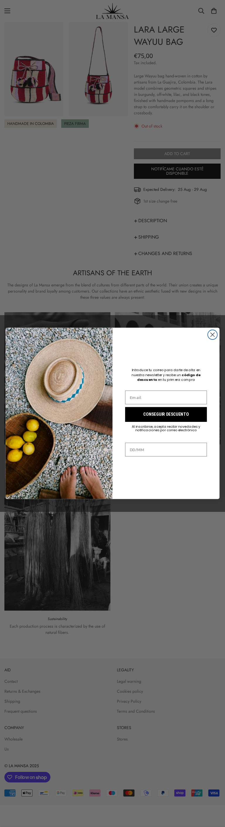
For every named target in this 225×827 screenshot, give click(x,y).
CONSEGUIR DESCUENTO (166, 414)
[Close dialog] (212, 335)
